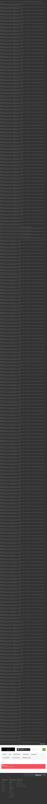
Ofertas (2, 791)
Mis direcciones (20, 783)
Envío (10, 784)
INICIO (4, 754)
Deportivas (16, 754)
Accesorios (6, 757)
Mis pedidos (19, 781)
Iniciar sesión (42, 743)
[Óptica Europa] (8, 749)
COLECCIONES (16, 757)
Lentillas (26, 754)
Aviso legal (11, 786)
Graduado (3, 781)
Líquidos (33, 754)
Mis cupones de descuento (22, 786)
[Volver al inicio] (3, 762)
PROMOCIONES (26, 757)
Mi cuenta (19, 779)
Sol (10, 754)
